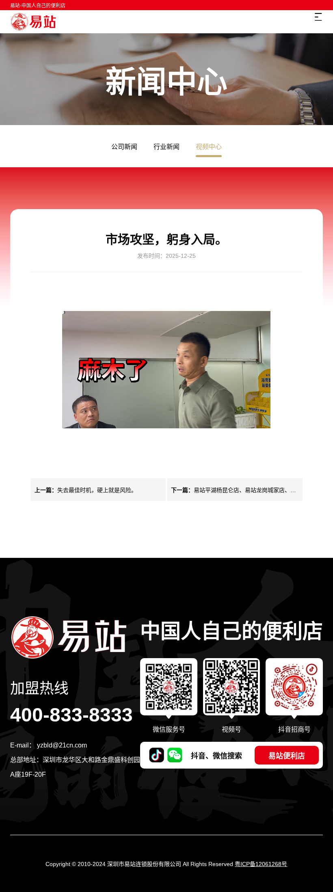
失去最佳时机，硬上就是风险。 (86, 490)
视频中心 (209, 146)
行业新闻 (166, 146)
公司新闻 (124, 146)
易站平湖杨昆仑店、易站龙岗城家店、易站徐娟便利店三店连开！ (233, 490)
